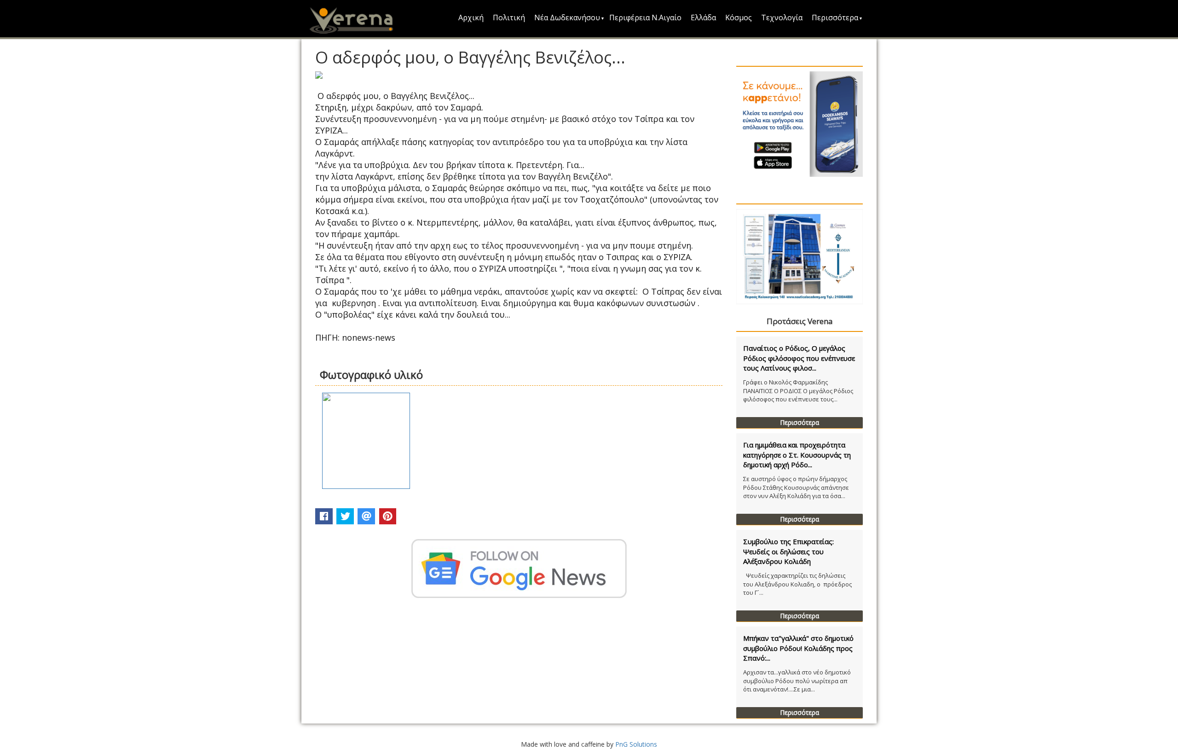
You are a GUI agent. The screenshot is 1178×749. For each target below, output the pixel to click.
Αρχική (471, 17)
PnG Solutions (636, 744)
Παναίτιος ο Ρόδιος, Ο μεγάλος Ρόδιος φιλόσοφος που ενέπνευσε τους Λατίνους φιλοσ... (799, 357)
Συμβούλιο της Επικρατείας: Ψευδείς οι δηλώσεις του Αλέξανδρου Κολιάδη (788, 551)
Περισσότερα (835, 17)
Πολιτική (509, 17)
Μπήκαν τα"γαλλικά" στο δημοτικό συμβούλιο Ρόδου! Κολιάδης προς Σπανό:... (798, 647)
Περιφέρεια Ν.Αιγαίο (645, 17)
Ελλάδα (703, 17)
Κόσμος (738, 17)
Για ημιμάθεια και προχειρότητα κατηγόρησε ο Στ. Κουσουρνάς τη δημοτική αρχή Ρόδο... (797, 454)
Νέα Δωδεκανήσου (567, 17)
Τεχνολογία (782, 17)
